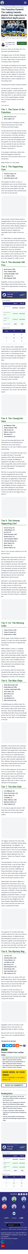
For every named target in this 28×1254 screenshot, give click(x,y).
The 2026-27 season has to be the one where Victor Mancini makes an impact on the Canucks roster (14, 1098)
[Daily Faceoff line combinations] (20, 1045)
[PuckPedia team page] (24, 1045)
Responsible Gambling (22, 1229)
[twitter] (7, 1045)
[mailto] (14, 1045)
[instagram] (21, 1194)
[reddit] (17, 1045)
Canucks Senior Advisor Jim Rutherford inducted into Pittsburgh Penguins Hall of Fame (14, 1118)
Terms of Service (12, 1229)
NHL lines (22, 49)
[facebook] (3, 1045)
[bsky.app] (10, 1045)
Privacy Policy (4, 1229)
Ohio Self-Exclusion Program (9, 1238)
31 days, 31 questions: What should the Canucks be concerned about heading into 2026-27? (15, 1112)
